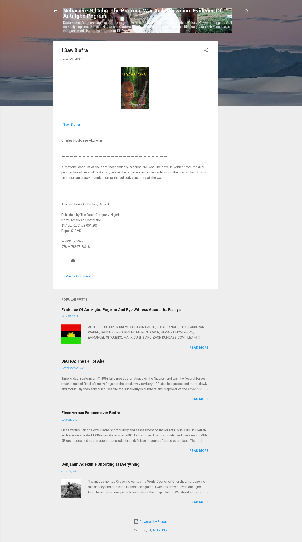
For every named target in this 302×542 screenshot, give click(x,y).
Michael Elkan (160, 530)
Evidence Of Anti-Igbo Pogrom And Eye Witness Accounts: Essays (121, 309)
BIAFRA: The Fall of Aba (82, 361)
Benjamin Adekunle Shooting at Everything (100, 464)
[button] (206, 51)
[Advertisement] (235, 107)
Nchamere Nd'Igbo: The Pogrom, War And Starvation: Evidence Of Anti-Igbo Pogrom (142, 13)
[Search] (246, 12)
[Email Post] (73, 262)
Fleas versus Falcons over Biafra (90, 412)
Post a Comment (78, 276)
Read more (199, 348)
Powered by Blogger (154, 522)
